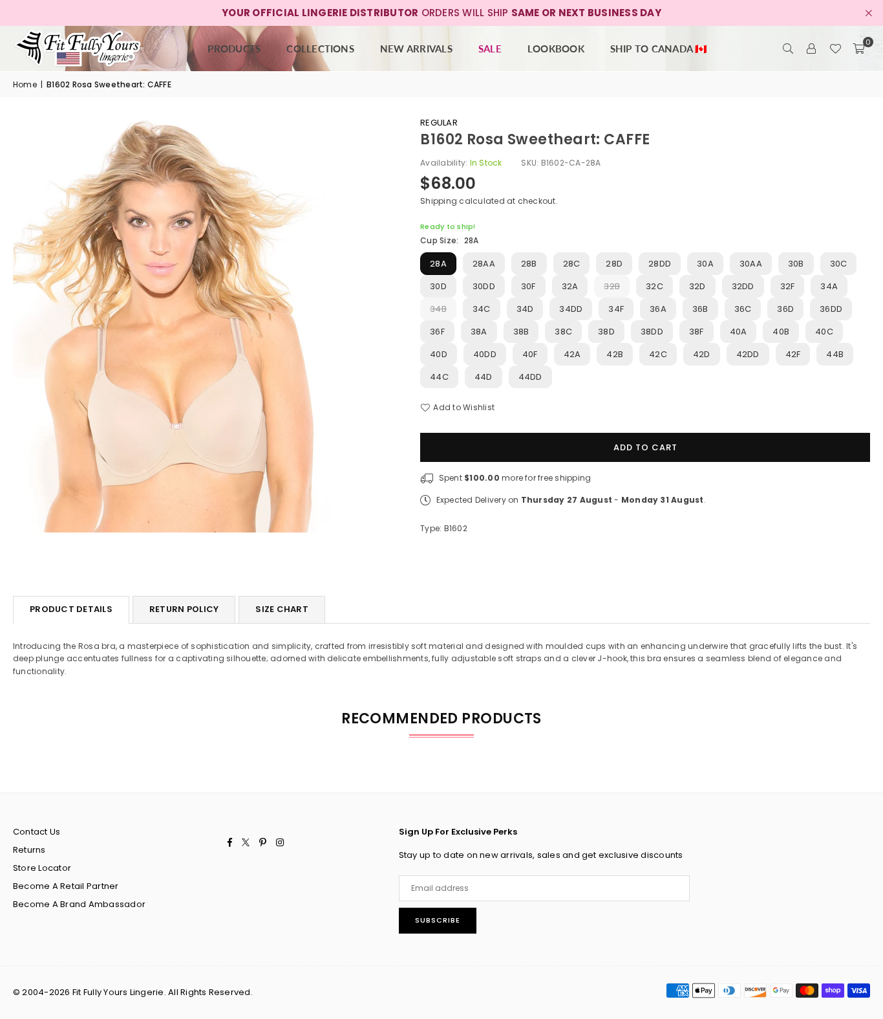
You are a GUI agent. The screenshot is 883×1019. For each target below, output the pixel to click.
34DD (570, 309)
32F (787, 286)
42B (614, 354)
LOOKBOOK (555, 48)
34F (616, 309)
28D (614, 263)
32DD (743, 286)
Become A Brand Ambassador (79, 904)
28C (571, 263)
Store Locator (42, 868)
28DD (659, 263)
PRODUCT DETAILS (71, 609)
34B (438, 309)
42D (701, 354)
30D (438, 286)
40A (738, 331)
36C (743, 309)
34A (829, 286)
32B (612, 286)
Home (25, 84)
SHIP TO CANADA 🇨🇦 (659, 48)
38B (521, 331)
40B (780, 331)
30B (796, 263)
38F (696, 331)
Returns (29, 850)
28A (438, 263)
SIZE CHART (281, 609)
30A (705, 263)
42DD (748, 354)
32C (654, 286)
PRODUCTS (234, 48)
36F (437, 331)
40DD (484, 354)
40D (438, 354)
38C (563, 331)
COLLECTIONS (320, 48)
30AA (750, 263)
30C (838, 263)
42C (658, 354)
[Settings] (812, 48)
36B (700, 309)
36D (785, 309)
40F (530, 354)
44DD (530, 377)
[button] (858, 48)
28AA (484, 263)
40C (824, 331)
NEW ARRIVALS (416, 48)
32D (697, 286)
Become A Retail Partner (66, 886)
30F (528, 286)
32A (570, 286)
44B (835, 354)
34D (525, 309)
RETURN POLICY (183, 609)
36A (658, 309)
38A (479, 331)
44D (483, 377)
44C (439, 377)
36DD (831, 309)
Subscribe (437, 920)
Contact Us (36, 832)
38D (606, 331)
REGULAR (439, 122)
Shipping (438, 200)
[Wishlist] (835, 48)
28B (529, 263)
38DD (652, 331)
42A (572, 354)
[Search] (788, 48)
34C (482, 309)
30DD (484, 286)
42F (793, 354)
